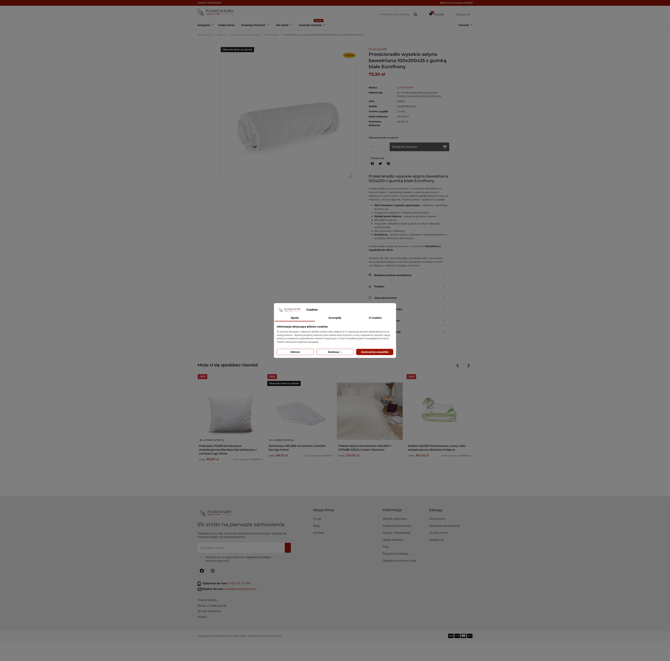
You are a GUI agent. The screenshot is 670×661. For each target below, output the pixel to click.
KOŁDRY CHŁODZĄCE (209, 2)
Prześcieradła (271, 34)
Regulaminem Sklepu (258, 557)
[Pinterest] (388, 164)
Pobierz (379, 286)
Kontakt (319, 532)
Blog (316, 525)
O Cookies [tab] (375, 317)
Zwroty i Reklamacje (397, 532)
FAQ (385, 546)
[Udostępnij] (372, 164)
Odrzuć (295, 352)
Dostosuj (334, 352)
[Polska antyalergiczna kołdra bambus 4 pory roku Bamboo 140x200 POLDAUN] (439, 407)
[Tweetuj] (380, 164)
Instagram (212, 570)
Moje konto (437, 518)
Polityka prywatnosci (397, 525)
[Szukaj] (416, 14)
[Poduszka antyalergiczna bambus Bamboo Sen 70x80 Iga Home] (230, 407)
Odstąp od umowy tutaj (399, 560)
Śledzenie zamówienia (444, 525)
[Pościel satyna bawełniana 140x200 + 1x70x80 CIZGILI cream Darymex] (370, 407)
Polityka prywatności (388, 309)
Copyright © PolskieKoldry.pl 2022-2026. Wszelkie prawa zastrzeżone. (239, 635)
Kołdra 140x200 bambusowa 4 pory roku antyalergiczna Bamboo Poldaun (437, 447)
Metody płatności (395, 518)
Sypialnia (221, 34)
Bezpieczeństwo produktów (393, 275)
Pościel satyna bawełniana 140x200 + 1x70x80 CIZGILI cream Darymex (364, 447)
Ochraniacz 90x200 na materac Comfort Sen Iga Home (297, 447)
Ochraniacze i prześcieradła (245, 34)
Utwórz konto (438, 532)
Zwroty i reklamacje (387, 331)
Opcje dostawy (393, 539)
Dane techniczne (385, 297)
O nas (317, 518)
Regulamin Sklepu (396, 553)
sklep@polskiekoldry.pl (240, 589)
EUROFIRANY (405, 87)
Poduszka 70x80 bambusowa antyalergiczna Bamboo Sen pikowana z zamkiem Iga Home (228, 449)
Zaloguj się (436, 539)
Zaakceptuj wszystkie (375, 352)
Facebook (202, 570)
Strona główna (205, 34)
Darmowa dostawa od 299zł (457, 2)
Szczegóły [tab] (335, 317)
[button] (404, 511)
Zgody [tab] (295, 317)
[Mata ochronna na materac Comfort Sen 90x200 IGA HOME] (300, 407)
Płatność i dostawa (387, 320)
